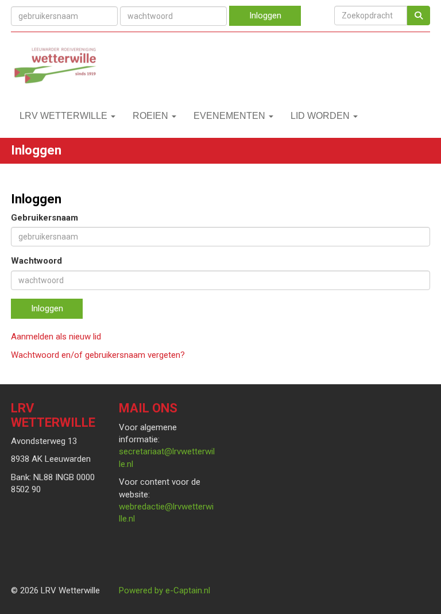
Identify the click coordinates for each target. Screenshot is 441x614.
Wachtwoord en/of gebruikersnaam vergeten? (98, 355)
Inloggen (265, 15)
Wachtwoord (36, 261)
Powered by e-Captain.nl (164, 590)
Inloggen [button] (47, 308)
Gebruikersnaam (44, 218)
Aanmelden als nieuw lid (56, 336)
